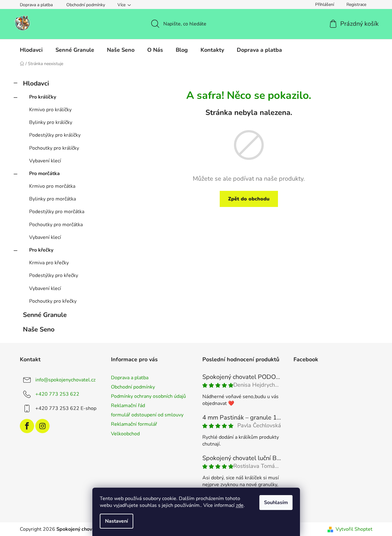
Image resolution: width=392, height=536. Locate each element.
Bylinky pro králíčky (50, 122)
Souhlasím (276, 502)
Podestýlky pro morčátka (56, 211)
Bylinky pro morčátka (52, 199)
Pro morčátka (44, 173)
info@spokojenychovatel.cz (65, 379)
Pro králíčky (42, 97)
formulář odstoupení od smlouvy (147, 414)
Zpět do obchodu (249, 199)
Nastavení (116, 521)
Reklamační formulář (134, 424)
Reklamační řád (128, 405)
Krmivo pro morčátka (52, 186)
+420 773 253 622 (57, 394)
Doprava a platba (36, 5)
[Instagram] (42, 426)
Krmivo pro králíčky (50, 109)
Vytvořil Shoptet (354, 529)
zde (240, 505)
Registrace (356, 4)
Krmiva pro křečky (49, 262)
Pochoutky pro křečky (53, 301)
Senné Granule (45, 314)
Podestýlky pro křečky (53, 275)
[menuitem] (31, 49)
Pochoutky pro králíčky (54, 148)
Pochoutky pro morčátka (56, 224)
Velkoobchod (125, 433)
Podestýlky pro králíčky (55, 135)
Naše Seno (39, 329)
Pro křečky (41, 250)
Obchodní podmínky (85, 5)
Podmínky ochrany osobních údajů (148, 396)
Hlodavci (36, 83)
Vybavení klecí (45, 160)
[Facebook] (27, 426)
